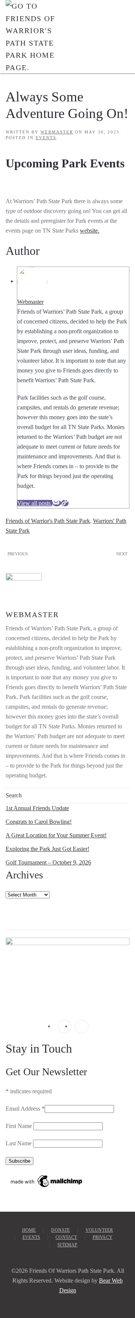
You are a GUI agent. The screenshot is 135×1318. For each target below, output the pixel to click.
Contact (66, 1237)
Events (46, 137)
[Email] (56, 503)
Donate (60, 1230)
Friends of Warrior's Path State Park (48, 521)
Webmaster (56, 132)
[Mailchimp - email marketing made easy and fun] (47, 1180)
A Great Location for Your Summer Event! (56, 835)
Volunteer (99, 1230)
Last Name (19, 1143)
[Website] (65, 503)
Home (29, 1230)
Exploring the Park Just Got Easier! (47, 849)
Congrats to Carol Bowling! (39, 821)
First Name (19, 1126)
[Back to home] (31, 37)
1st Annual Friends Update (37, 808)
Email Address (25, 1108)
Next (122, 554)
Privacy (102, 1237)
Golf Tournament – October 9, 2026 (48, 862)
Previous (18, 554)
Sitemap (67, 1245)
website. (89, 230)
